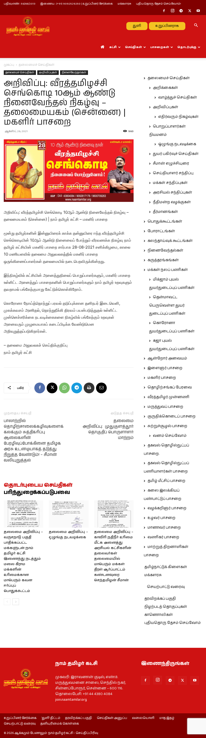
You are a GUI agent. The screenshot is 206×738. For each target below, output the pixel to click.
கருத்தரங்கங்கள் (163, 260)
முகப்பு (9, 64)
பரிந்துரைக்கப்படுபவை (37, 492)
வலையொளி (143, 718)
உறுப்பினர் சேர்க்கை (20, 718)
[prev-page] (7, 601)
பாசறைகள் (159, 47)
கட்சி (113, 47)
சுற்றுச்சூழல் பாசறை (167, 426)
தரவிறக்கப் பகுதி (160, 599)
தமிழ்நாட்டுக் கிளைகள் (165, 567)
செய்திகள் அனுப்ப (112, 718)
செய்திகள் (133, 47)
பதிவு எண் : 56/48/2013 (19, 3)
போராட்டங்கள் (161, 231)
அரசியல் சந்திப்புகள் (172, 192)
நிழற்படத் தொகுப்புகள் (165, 607)
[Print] (89, 388)
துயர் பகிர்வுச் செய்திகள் (175, 154)
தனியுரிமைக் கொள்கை (60, 723)
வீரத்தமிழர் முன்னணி (168, 397)
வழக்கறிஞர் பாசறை (167, 508)
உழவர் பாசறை (161, 518)
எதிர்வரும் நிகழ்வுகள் (178, 117)
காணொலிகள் (158, 615)
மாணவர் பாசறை (164, 527)
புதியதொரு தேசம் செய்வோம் (172, 623)
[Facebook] (164, 11)
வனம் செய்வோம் (169, 436)
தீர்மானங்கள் (165, 212)
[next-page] (15, 601)
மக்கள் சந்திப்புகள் (170, 183)
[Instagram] (172, 11)
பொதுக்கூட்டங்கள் (165, 221)
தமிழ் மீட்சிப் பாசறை (166, 481)
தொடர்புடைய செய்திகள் (38, 485)
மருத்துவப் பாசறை (165, 407)
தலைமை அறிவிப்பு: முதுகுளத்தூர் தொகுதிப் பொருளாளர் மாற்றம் (108, 429)
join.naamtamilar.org (71, 700)
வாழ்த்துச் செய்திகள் (177, 97)
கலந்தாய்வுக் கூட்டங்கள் (170, 241)
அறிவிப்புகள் (48, 72)
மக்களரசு (124, 3)
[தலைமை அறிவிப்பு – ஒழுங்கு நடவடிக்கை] (68, 514)
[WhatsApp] (64, 388)
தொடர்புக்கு (186, 47)
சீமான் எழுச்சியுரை (171, 163)
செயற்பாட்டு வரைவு (166, 587)
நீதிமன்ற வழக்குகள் (172, 202)
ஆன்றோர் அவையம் (167, 358)
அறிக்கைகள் (165, 88)
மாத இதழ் (166, 718)
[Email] (101, 388)
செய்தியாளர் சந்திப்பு (173, 173)
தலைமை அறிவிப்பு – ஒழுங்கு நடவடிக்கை (68, 534)
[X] (190, 11)
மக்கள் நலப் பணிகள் (168, 270)
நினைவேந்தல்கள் (74, 72)
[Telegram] (181, 11)
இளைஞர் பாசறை (165, 368)
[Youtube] (198, 11)
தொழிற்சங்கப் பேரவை (170, 387)
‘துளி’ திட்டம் (50, 718)
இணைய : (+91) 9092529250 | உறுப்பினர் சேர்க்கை (76, 3)
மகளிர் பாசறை (162, 378)
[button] (195, 26)
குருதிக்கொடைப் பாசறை (172, 416)
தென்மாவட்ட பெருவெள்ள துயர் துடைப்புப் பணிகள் (167, 305)
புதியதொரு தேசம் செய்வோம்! (158, 3)
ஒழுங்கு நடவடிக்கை (177, 144)
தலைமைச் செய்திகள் (19, 72)
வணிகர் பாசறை (163, 537)
